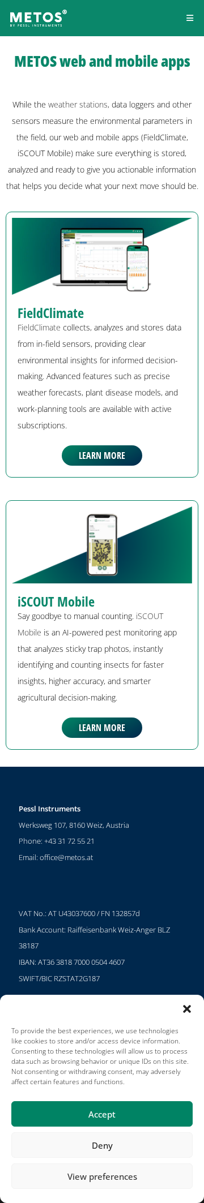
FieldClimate (51, 312)
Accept (102, 1114)
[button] (187, 1009)
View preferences (102, 1176)
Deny (102, 1145)
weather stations (78, 104)
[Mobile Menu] (190, 17)
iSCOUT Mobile (56, 601)
